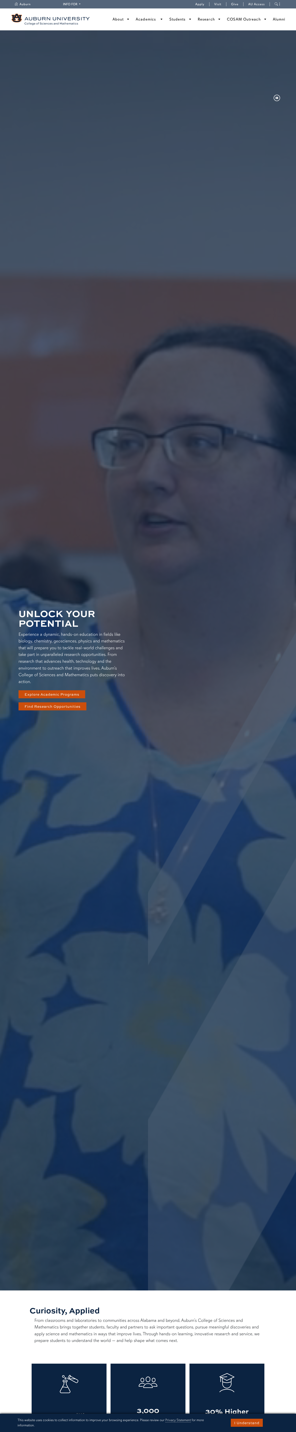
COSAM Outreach (244, 19)
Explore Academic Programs (52, 694)
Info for (72, 4)
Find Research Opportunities (53, 706)
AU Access (256, 4)
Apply (199, 4)
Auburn (27, 4)
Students (177, 19)
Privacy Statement (178, 1420)
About (118, 19)
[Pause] (276, 98)
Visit (217, 4)
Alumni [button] (279, 19)
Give (237, 4)
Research (206, 19)
